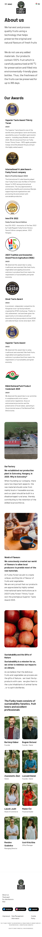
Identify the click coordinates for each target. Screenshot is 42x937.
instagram (20, 909)
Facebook (7, 909)
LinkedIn (33, 909)
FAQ (3, 902)
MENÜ (10, 4)
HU (36, 4)
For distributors (8, 899)
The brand (5, 897)
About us (5, 895)
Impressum (6, 916)
